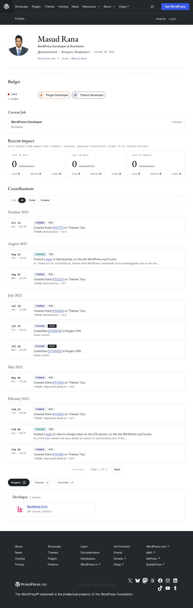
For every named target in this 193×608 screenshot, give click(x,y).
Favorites (65, 482)
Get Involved (122, 546)
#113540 (58, 414)
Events (118, 552)
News (18, 552)
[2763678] (54, 330)
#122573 (58, 279)
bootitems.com (47, 58)
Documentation (90, 552)
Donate (120, 558)
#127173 (58, 227)
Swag (119, 564)
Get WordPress (175, 6)
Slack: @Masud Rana (74, 58)
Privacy (19, 564)
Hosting (20, 558)
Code (32, 200)
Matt (150, 552)
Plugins (18, 482)
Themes (41, 482)
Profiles (20, 18)
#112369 (58, 454)
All (22, 200)
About (19, 546)
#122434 (58, 310)
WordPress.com (157, 546)
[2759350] (54, 351)
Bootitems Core (37, 506)
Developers (88, 558)
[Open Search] (152, 6)
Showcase (54, 546)
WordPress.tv (91, 564)
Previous (78, 469)
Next (117, 469)
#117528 (58, 382)
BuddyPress (155, 564)
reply (49, 259)
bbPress (153, 558)
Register (161, 18)
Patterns (53, 564)
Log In (172, 18)
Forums (45, 200)
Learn (84, 546)
